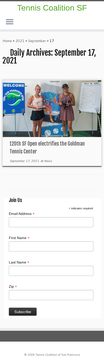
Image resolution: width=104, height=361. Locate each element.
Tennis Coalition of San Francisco (57, 355)
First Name (19, 238)
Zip (13, 286)
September (37, 40)
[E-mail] (100, 24)
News (48, 161)
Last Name (19, 262)
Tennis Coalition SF (52, 8)
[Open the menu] (9, 22)
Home (7, 40)
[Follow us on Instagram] (97, 24)
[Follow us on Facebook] (98, 24)
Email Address (22, 213)
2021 (19, 40)
